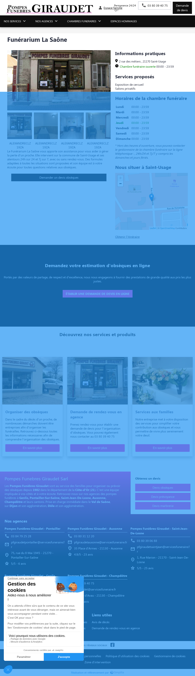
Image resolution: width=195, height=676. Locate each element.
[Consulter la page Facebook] (112, 645)
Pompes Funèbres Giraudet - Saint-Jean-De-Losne (159, 530)
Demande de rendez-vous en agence (116, 628)
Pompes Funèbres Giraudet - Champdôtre (97, 576)
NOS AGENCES (44, 21)
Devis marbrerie (162, 506)
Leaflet (153, 228)
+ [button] (120, 178)
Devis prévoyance (162, 497)
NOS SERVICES (12, 21)
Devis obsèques (163, 487)
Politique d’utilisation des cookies (127, 656)
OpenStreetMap (167, 228)
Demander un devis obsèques (58, 177)
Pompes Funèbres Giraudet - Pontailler (32, 528)
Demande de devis (182, 7)
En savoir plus (32, 448)
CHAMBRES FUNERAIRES (81, 21)
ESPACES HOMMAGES (124, 21)
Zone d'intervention (98, 662)
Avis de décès (100, 622)
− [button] (120, 183)
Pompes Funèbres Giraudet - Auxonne (95, 528)
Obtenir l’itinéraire (127, 237)
